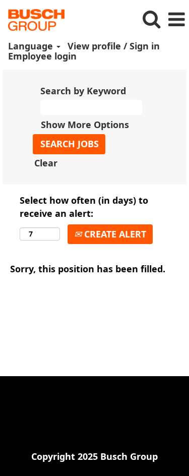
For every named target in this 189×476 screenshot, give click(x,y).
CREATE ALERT (114, 234)
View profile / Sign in (114, 46)
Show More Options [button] (85, 124)
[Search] (151, 19)
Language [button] (31, 46)
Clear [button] (45, 163)
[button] (176, 20)
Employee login (42, 56)
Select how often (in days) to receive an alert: (84, 206)
